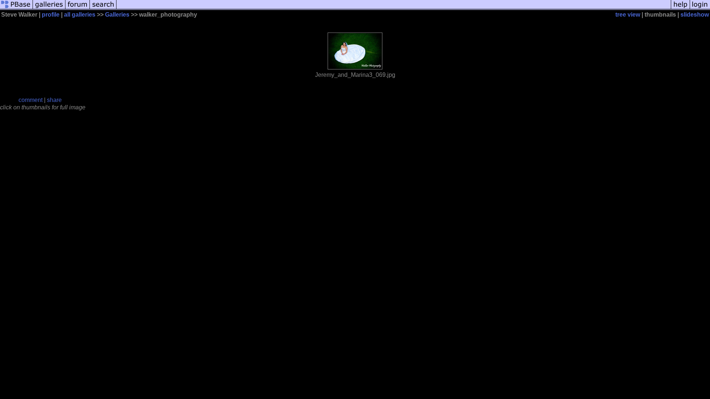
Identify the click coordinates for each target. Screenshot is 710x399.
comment (30, 100)
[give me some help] (680, 8)
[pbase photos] (16, 8)
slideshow (694, 14)
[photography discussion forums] (77, 8)
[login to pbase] (700, 8)
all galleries (79, 14)
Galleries (117, 14)
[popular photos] (393, 8)
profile (51, 14)
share (54, 100)
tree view (627, 14)
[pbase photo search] (103, 8)
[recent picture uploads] (49, 8)
